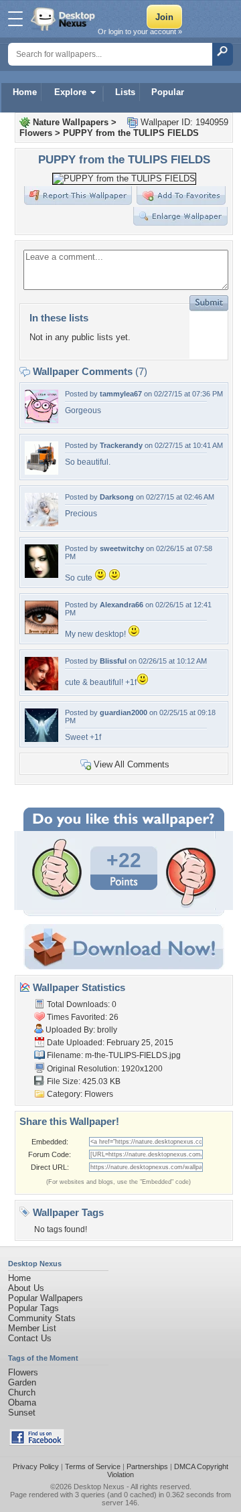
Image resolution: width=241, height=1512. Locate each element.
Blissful (113, 661)
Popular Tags (33, 1308)
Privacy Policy (36, 1466)
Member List (32, 1328)
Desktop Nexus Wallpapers (64, 18)
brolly (107, 1030)
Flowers (35, 133)
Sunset (21, 1413)
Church (21, 1392)
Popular (167, 92)
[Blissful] (41, 687)
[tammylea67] (41, 420)
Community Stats (42, 1318)
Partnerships (147, 1466)
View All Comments (131, 764)
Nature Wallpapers (70, 122)
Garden (22, 1382)
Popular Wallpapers (45, 1298)
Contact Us (30, 1338)
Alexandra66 (121, 605)
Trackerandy (121, 445)
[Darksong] (41, 523)
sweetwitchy (122, 548)
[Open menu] (15, 18)
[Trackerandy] (41, 472)
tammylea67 (121, 394)
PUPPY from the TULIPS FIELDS (131, 133)
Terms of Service (92, 1466)
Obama (22, 1402)
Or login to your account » (140, 31)
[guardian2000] (41, 739)
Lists (125, 92)
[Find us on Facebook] (36, 1443)
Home (25, 92)
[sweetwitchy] (41, 575)
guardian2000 (123, 712)
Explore (70, 92)
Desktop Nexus (99, 1487)
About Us (26, 1288)
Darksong (117, 497)
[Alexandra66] (41, 631)
